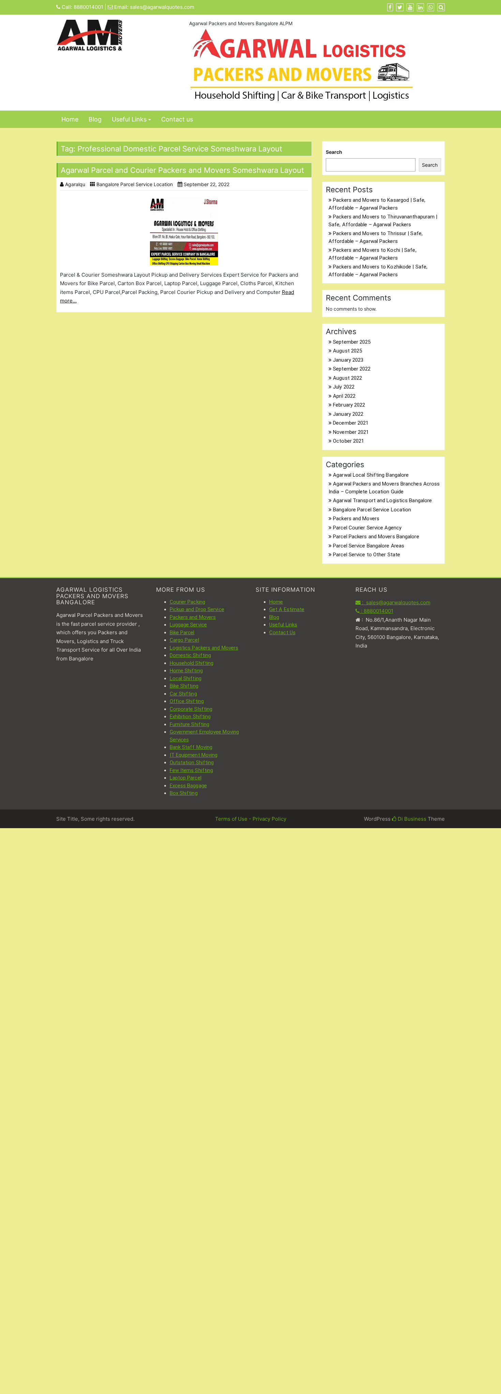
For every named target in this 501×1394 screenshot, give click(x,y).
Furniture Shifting (190, 724)
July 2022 (343, 387)
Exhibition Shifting (190, 717)
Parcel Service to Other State (366, 555)
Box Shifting (184, 793)
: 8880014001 (376, 611)
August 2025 (347, 351)
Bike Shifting (184, 686)
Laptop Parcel (185, 778)
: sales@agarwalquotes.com (395, 602)
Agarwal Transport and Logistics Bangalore (382, 500)
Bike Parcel (182, 632)
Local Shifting (185, 678)
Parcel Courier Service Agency (367, 528)
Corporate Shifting (191, 709)
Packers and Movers (356, 518)
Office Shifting (187, 701)
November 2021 (351, 432)
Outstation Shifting (192, 762)
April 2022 (344, 396)
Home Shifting (186, 671)
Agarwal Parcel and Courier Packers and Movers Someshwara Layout (182, 170)
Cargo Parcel (184, 640)
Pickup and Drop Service (197, 609)
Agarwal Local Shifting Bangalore (371, 475)
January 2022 (348, 414)
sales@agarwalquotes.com (162, 7)
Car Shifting (183, 694)
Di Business (411, 819)
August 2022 (347, 378)
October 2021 (348, 441)
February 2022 (349, 405)
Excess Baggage (188, 786)
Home (69, 119)
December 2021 (350, 423)
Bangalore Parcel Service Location (134, 184)
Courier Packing (188, 602)
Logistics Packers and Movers (204, 648)
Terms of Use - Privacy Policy (250, 819)
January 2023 (348, 360)
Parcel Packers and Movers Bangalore (376, 537)
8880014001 (88, 7)
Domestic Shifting (190, 655)
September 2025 (351, 342)
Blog (95, 119)
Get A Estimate (286, 609)
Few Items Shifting (191, 770)
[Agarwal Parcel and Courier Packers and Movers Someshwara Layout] (184, 231)
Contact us (177, 119)
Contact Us (282, 632)
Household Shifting (192, 663)
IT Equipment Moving (194, 755)
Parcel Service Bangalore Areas (368, 546)
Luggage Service (188, 625)
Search (334, 152)
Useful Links (129, 119)
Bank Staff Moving (191, 747)
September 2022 (351, 369)
